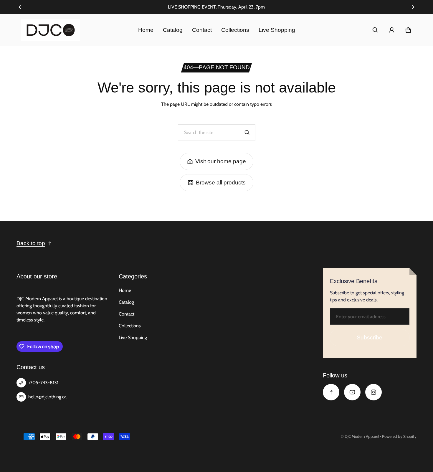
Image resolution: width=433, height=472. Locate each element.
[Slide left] (19, 7)
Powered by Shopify (399, 436)
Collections (235, 30)
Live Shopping (277, 30)
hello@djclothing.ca (47, 397)
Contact (202, 30)
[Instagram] (373, 392)
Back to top (30, 243)
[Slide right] (413, 7)
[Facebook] (331, 392)
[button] (375, 30)
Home (145, 30)
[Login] (392, 30)
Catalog (173, 30)
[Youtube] (352, 392)
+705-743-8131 (43, 382)
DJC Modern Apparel (362, 436)
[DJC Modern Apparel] (50, 30)
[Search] (247, 132)
